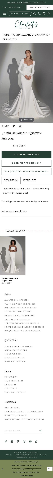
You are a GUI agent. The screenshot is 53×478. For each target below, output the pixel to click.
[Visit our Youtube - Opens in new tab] (30, 441)
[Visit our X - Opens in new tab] (24, 441)
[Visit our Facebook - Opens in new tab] (6, 441)
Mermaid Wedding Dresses (20, 315)
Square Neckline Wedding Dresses (24, 327)
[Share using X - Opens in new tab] (20, 126)
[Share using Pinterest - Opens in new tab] (13, 126)
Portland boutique (13, 7)
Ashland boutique (40, 7)
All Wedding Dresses (17, 300)
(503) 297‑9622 (12, 408)
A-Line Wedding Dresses (18, 312)
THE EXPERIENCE (13, 354)
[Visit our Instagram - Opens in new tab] (12, 441)
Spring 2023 (10, 39)
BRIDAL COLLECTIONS (16, 350)
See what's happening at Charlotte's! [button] (26, 2)
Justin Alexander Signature (30, 35)
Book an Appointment (26, 163)
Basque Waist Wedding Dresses (23, 331)
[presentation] (12, 255)
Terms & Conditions (23, 455)
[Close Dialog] (3, 468)
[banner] (26, 24)
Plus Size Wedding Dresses (20, 304)
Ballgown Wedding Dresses (21, 308)
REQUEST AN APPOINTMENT (19, 346)
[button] (4, 13)
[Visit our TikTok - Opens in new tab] (36, 441)
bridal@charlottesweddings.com (24, 419)
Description (11, 180)
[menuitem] (13, 7)
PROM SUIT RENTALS (15, 362)
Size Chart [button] (19, 146)
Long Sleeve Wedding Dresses (22, 323)
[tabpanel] (26, 83)
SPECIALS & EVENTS (15, 358)
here (31, 476)
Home (6, 35)
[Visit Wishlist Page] (44, 13)
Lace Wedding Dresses (17, 319)
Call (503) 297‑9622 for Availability (27, 171)
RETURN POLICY (41, 455)
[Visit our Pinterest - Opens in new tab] (18, 441)
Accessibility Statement (26, 457)
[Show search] (35, 13)
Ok (49, 469)
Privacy (9, 455)
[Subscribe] (37, 430)
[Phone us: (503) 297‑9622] (39, 13)
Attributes (29, 180)
